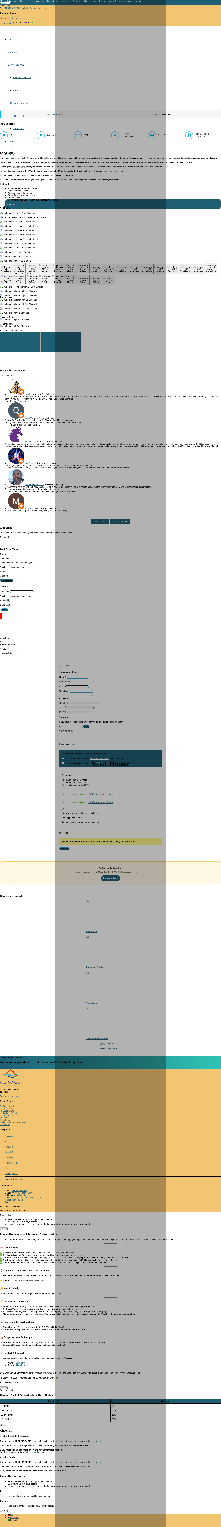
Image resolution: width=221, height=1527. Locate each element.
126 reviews (8, 375)
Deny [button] (7, 3)
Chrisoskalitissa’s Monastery (13, 1122)
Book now (4, 1068)
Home (11, 39)
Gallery (11, 141)
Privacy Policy (11, 1174)
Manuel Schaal (31, 508)
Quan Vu (29, 418)
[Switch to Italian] (33, 22)
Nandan (28, 394)
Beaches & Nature (22, 77)
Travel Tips (18, 116)
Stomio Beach (6, 1115)
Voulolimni (5, 1118)
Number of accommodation (12, 596)
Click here (20, 1363)
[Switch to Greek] (25, 22)
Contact (8, 1168)
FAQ (7, 1141)
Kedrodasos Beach (8, 1113)
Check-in (4, 587)
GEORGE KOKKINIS (34, 485)
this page (18, 1280)
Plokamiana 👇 (55, 114)
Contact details (7, 6)
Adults (3, 600)
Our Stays (13, 52)
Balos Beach (6, 1108)
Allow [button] (2, 3)
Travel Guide (11, 1152)
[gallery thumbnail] (6, 269)
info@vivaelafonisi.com (36, 8)
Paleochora (5, 1125)
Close (3, 1425)
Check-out (4, 591)
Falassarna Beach (8, 1111)
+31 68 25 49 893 (11, 8)
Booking (9, 1136)
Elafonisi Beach (7, 1106)
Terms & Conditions (14, 1179)
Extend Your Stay (33, 1452)
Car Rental (18, 129)
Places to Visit (11, 1163)
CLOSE (4, 1229)
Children (4, 605)
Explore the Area (16, 65)
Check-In (9, 1147)
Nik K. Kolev (30, 463)
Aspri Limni (5, 1120)
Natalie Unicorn (32, 442)
